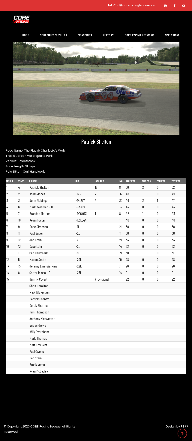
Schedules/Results (53, 35)
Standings (85, 35)
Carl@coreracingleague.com (134, 5)
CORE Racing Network (139, 35)
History (108, 35)
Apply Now (172, 35)
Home (25, 35)
